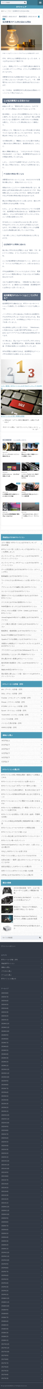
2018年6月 (4, 1321)
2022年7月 (4, 1134)
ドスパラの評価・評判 (9, 719)
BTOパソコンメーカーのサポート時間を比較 (18, 828)
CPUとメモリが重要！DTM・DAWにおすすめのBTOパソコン (19, 612)
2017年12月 (5, 1344)
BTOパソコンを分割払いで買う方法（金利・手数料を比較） (20, 815)
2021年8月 (4, 1176)
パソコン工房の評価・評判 (11, 723)
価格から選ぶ (5, 967)
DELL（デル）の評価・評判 (11, 693)
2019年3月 (4, 1287)
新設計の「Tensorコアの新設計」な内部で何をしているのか (26, 908)
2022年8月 (4, 1130)
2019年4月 (4, 1283)
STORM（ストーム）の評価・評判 (14, 706)
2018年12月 (5, 1298)
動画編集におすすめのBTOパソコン (14, 576)
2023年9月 (4, 1081)
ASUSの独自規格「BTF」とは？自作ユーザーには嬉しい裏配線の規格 (26, 890)
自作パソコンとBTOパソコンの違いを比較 (17, 871)
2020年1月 (4, 1249)
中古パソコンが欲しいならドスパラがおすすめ (18, 855)
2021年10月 (5, 1168)
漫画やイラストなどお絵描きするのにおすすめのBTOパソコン (19, 596)
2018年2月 (4, 1336)
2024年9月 (4, 1035)
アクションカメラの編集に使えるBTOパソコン (19, 587)
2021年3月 (4, 1195)
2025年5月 (4, 1004)
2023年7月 (4, 1088)
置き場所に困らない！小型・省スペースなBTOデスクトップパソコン (20, 675)
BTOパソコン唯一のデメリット (13, 840)
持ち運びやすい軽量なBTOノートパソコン (17, 659)
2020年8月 (4, 1222)
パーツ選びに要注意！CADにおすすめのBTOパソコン (20, 625)
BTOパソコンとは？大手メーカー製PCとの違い (19, 786)
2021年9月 (4, 1172)
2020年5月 (4, 1233)
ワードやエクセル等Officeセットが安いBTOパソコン (20, 581)
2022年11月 (5, 1119)
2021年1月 (4, 1203)
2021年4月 (4, 1191)
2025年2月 (4, 1016)
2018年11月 (5, 1302)
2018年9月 (4, 1310)
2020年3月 (4, 1241)
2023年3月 (4, 1103)
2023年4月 (4, 1100)
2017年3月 (4, 1378)
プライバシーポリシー (8, 946)
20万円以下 (5, 749)
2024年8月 (4, 1039)
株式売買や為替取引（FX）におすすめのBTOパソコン (20, 664)
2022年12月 (5, 1115)
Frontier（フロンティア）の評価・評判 (16, 698)
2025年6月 (4, 1001)
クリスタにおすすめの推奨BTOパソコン (16, 602)
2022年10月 (5, 1123)
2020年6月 (4, 1229)
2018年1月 (4, 1340)
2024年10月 (5, 1031)
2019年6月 (4, 1275)
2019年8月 (4, 1268)
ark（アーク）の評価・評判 (11, 689)
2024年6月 (4, 1046)
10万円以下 (5, 757)
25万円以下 (5, 745)
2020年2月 (4, 1245)
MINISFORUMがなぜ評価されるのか (27, 927)
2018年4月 (4, 1329)
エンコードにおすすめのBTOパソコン (15, 591)
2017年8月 (4, 1359)
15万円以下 (5, 753)
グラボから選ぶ (6, 971)
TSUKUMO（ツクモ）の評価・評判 (14, 715)
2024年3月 (4, 1058)
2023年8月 (4, 1084)
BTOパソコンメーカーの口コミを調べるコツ (18, 781)
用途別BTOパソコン (8, 963)
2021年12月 (5, 1161)
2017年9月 (4, 1355)
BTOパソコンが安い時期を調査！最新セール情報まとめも (20, 776)
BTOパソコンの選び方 (8, 979)
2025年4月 (4, 1008)
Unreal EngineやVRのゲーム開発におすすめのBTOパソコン (20, 618)
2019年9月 (4, 1264)
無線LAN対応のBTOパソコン (12, 669)
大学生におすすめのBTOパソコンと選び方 (17, 875)
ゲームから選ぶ (6, 975)
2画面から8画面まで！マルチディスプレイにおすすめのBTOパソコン (20, 644)
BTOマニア (21, 7)
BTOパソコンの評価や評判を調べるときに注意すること (20, 795)
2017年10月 (5, 1351)
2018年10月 (5, 1306)
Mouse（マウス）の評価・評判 (13, 702)
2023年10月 (5, 1077)
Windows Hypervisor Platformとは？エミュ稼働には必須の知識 (25, 917)
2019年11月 (5, 1256)
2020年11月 (5, 1210)
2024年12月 (5, 1023)
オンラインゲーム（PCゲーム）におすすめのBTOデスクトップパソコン (20, 557)
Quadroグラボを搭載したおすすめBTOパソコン (19, 639)
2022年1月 (4, 1157)
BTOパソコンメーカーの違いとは (14, 832)
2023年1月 (4, 1111)
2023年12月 (5, 1069)
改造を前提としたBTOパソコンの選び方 (16, 866)
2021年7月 (4, 1180)
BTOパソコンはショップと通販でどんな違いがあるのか (20, 802)
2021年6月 (4, 1184)
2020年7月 (4, 1226)
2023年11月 (5, 1073)
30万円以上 (5, 740)
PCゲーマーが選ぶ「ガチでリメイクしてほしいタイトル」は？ (20, 428)
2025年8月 (4, 993)
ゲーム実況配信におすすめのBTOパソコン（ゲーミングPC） (20, 570)
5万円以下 (5, 762)
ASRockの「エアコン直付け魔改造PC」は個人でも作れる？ (22, 421)
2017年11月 (5, 1348)
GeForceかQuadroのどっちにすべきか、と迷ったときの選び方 (20, 846)
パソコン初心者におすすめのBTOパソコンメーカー (20, 836)
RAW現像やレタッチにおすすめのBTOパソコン (19, 606)
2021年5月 (4, 1187)
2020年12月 (5, 1207)
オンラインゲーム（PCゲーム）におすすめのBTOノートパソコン (20, 564)
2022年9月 (4, 1126)
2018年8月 (4, 1313)
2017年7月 (4, 1363)
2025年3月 (4, 1012)
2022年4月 (4, 1145)
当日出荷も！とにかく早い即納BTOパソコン (18, 654)
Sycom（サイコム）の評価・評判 (13, 710)
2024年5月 (4, 1050)
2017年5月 (4, 1371)
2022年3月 (4, 1149)
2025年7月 (4, 997)
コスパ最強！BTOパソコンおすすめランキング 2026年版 (19, 544)
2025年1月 (4, 1020)
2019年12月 (5, 1252)
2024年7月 (4, 1043)
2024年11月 (5, 1027)
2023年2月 (4, 1107)
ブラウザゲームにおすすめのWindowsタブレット (19, 650)
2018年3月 (4, 1332)
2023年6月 (4, 1092)
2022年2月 (4, 1153)
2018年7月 (4, 1317)
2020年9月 (4, 1218)
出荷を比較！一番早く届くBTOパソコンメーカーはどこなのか (20, 861)
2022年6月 (4, 1138)
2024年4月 (4, 1054)
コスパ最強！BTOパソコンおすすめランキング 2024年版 (21, 387)
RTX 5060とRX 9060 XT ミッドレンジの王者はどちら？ (27, 898)
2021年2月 (4, 1199)
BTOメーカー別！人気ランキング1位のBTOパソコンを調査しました (20, 550)
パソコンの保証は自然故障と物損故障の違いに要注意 (20, 822)
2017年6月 (4, 1367)
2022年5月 (4, 1142)
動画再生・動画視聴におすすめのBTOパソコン (19, 631)
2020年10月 (5, 1214)
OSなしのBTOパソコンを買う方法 (14, 851)
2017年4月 (4, 1374)
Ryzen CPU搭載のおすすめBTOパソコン (16, 635)
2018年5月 (4, 1325)
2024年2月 (4, 1062)
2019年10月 (5, 1260)
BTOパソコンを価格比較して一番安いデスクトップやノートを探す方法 (20, 809)
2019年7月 (4, 1271)
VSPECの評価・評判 (8, 727)
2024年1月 (4, 1065)
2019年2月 (4, 1291)
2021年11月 (5, 1165)
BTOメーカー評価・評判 (9, 959)
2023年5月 (4, 1096)
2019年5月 (4, 1279)
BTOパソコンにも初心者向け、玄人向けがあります (20, 790)
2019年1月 (4, 1294)
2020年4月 (4, 1237)
